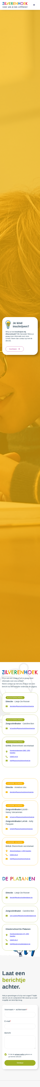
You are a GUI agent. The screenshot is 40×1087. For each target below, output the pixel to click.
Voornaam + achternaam (15, 1009)
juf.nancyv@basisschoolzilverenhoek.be (22, 817)
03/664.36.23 (14, 855)
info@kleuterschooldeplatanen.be (20, 944)
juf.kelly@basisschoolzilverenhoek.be (21, 829)
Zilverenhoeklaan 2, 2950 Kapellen (20, 851)
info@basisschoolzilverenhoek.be (20, 760)
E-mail (7, 1021)
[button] (34, 5)
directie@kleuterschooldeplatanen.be (21, 897)
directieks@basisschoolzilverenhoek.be (22, 706)
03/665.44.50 (14, 756)
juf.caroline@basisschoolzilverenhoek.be (22, 728)
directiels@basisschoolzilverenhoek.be (22, 792)
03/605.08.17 (14, 940)
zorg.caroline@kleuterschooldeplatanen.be (23, 916)
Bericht (7, 1033)
